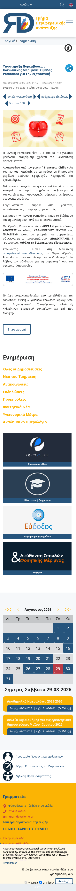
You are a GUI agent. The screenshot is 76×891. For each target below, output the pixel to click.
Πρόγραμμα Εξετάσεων (54, 96)
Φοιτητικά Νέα (18, 103)
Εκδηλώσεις (13, 391)
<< (8, 609)
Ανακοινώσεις (15, 384)
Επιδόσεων (48, 882)
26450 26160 (17, 811)
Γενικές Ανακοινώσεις (19, 96)
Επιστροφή (17, 329)
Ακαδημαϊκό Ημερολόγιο (25, 421)
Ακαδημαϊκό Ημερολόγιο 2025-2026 (34, 701)
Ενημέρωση (27, 41)
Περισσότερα (10, 863)
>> (68, 609)
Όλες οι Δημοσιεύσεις (22, 369)
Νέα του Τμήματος (19, 376)
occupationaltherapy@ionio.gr (22, 253)
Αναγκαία (33, 882)
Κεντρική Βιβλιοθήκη (16, 843)
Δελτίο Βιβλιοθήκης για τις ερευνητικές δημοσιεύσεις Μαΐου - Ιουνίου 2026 (39, 722)
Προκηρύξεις (14, 399)
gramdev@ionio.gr (21, 816)
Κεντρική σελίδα (13, 838)
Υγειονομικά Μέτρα (20, 414)
